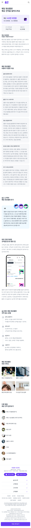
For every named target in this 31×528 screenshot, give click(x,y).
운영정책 (19, 500)
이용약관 (8, 496)
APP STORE (11, 474)
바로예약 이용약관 (25, 498)
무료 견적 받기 (15, 524)
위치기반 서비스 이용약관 (6, 498)
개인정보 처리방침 (20, 496)
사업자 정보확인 (13, 500)
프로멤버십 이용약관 (17, 498)
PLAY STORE (23, 474)
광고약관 (13, 496)
